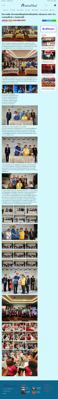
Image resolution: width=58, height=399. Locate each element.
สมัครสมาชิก (10, 0)
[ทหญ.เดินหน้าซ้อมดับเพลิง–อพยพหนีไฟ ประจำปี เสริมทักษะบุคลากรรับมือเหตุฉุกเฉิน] (48, 82)
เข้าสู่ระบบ (4, 0)
